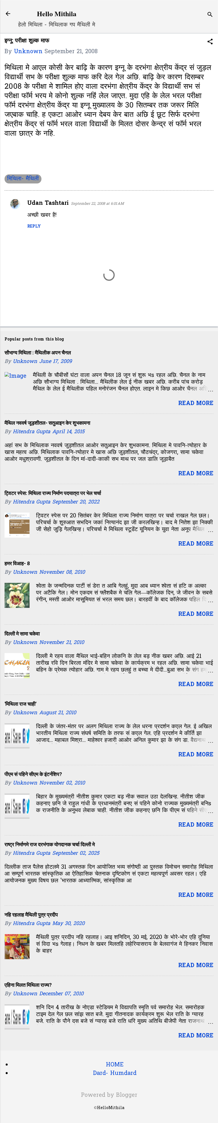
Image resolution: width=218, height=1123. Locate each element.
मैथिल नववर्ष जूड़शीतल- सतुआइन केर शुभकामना (47, 423)
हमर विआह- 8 (17, 563)
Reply (34, 227)
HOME (114, 1065)
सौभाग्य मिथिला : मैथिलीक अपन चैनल (38, 353)
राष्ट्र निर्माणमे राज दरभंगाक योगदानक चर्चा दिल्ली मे (50, 844)
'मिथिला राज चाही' (20, 704)
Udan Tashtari (48, 203)
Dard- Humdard (115, 1073)
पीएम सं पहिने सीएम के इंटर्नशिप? (33, 774)
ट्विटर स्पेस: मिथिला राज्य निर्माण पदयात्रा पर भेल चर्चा (53, 493)
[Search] (210, 15)
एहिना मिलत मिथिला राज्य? (28, 985)
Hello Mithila (56, 13)
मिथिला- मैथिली (23, 179)
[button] (210, 42)
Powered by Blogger (109, 1095)
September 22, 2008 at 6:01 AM (97, 204)
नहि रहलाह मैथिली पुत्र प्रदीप (31, 915)
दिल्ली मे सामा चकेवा (22, 634)
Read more (195, 403)
